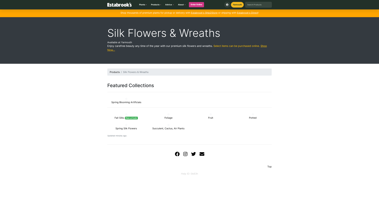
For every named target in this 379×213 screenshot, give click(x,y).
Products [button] (155, 4)
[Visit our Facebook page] (177, 154)
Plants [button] (142, 4)
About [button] (181, 4)
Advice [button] (168, 4)
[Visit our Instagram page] (185, 154)
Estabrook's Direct (247, 12)
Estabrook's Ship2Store (204, 12)
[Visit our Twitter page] (193, 154)
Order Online (196, 4)
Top (269, 166)
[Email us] (202, 154)
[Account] (227, 5)
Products (115, 72)
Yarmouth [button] (237, 5)
